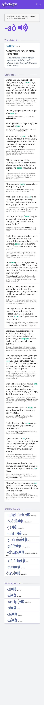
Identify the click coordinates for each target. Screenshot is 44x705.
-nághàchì (15, 514)
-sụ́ (9, 614)
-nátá (11, 533)
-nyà (10, 567)
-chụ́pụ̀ (12, 552)
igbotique (9, 4)
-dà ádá (13, 560)
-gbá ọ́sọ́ (14, 539)
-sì (8, 595)
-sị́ (8, 608)
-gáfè (11, 546)
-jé (9, 527)
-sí (8, 589)
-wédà (12, 521)
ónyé (10, 573)
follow (10, 46)
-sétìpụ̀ (12, 601)
